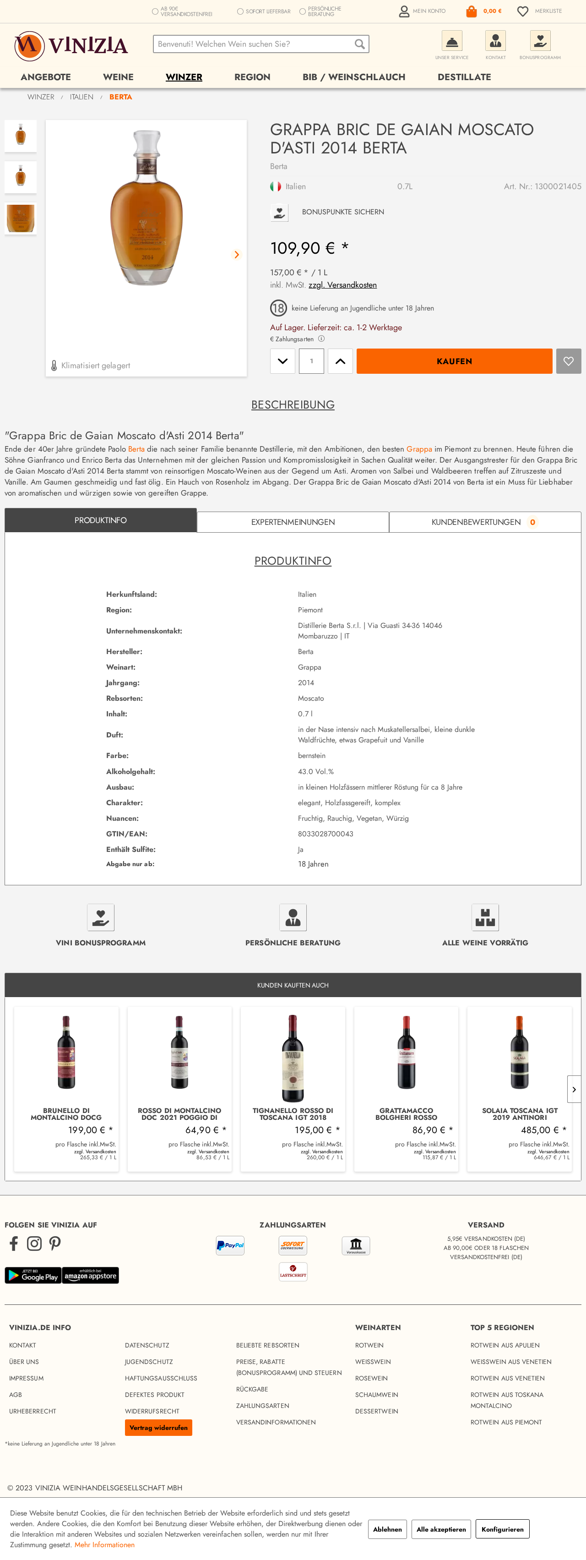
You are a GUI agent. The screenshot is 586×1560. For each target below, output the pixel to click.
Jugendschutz (149, 1361)
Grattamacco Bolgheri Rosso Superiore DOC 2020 (406, 1114)
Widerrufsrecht (152, 1411)
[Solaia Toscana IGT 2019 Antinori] (519, 1057)
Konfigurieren (503, 1529)
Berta (279, 166)
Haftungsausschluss (161, 1378)
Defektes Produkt (154, 1394)
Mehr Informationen (105, 1544)
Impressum (26, 1378)
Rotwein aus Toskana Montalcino (507, 1400)
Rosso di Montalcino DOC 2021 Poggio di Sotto (179, 1114)
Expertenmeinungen (293, 522)
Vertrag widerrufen (159, 1427)
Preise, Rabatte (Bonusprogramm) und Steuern (289, 1367)
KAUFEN (454, 361)
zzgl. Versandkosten (343, 285)
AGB (15, 1394)
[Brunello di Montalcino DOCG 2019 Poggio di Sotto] (66, 1057)
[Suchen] (359, 44)
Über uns (24, 1361)
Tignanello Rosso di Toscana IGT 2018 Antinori (293, 1114)
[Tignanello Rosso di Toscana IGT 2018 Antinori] (293, 1057)
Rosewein (371, 1378)
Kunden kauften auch (293, 985)
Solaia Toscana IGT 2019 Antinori (520, 1114)
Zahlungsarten (262, 1405)
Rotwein (369, 1345)
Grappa (419, 448)
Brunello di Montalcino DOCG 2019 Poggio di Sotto (66, 1114)
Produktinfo (101, 520)
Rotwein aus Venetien (508, 1378)
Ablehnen (387, 1529)
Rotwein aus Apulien (505, 1345)
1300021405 (558, 186)
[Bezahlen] (293, 1260)
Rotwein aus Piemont (506, 1422)
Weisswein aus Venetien (511, 1361)
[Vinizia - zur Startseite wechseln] (72, 46)
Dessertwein (376, 1411)
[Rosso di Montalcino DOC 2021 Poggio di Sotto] (180, 1057)
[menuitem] (423, 11)
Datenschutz (147, 1345)
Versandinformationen (276, 1422)
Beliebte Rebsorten (267, 1345)
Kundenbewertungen (484, 522)
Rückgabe (252, 1389)
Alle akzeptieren (441, 1529)
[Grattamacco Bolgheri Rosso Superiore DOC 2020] (406, 1057)
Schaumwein (376, 1394)
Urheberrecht (32, 1411)
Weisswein (373, 1361)
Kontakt (23, 1345)
